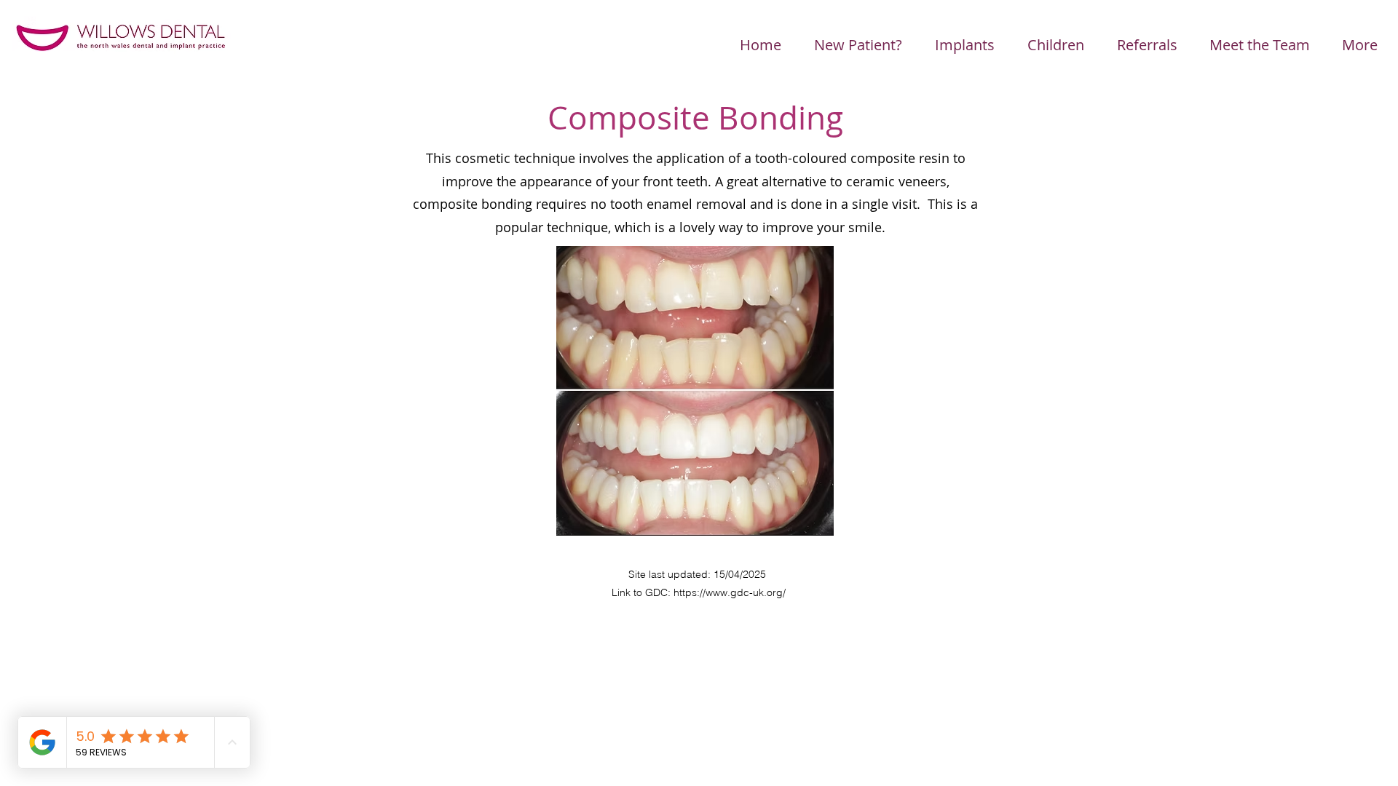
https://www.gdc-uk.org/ (730, 592)
